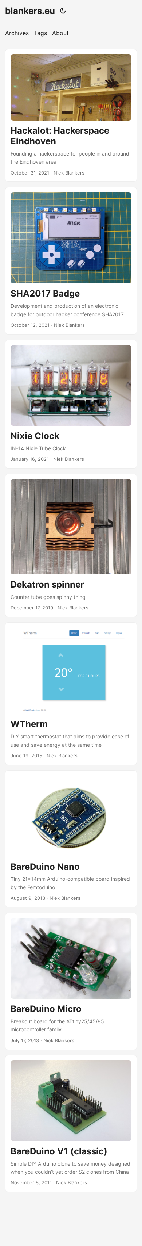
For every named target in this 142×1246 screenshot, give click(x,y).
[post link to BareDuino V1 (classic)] (71, 1123)
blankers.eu (30, 10)
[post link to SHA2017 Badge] (71, 260)
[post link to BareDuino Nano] (71, 839)
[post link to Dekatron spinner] (71, 545)
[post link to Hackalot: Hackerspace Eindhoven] (71, 115)
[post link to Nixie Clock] (71, 404)
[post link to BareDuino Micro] (71, 981)
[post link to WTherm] (71, 694)
